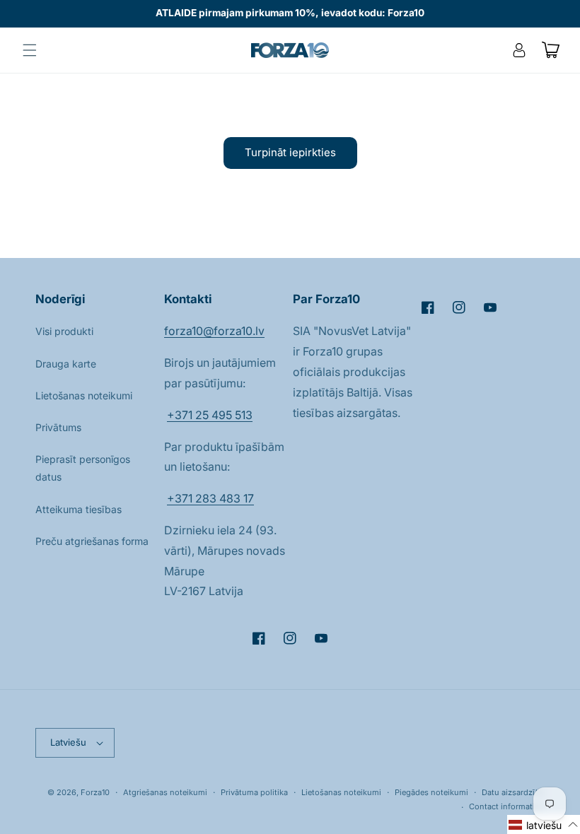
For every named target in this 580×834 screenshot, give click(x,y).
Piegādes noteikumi (431, 792)
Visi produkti (64, 331)
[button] (29, 50)
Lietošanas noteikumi (83, 395)
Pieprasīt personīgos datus (82, 468)
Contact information (507, 806)
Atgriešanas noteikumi (165, 792)
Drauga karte (65, 364)
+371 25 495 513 (210, 415)
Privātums (58, 427)
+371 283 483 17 (210, 498)
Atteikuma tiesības (78, 509)
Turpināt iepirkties (290, 152)
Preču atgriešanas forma (92, 541)
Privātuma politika (254, 792)
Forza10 (95, 792)
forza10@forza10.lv (214, 331)
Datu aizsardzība (513, 792)
